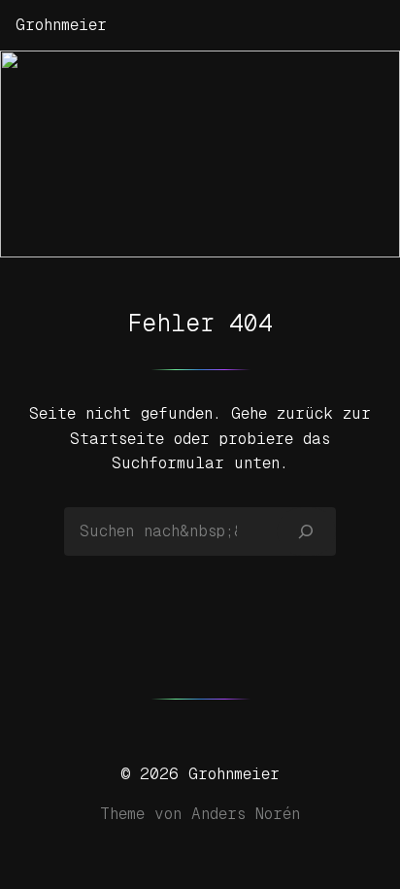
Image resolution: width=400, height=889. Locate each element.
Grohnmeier (61, 25)
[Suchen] (306, 531)
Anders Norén (245, 813)
